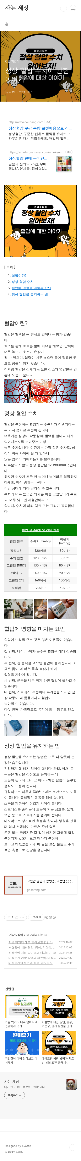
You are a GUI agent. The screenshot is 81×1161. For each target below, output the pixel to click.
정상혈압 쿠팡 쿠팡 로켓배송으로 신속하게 (40, 128)
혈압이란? (19, 275)
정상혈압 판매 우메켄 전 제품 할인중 (26, 158)
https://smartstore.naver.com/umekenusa (36, 152)
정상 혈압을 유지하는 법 (30, 294)
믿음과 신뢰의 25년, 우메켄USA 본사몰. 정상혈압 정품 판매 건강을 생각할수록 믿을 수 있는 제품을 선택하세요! (28, 166)
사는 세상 (17, 8)
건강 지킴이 (16, 934)
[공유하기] (17, 917)
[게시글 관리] (22, 917)
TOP (72, 1147)
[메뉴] (73, 8)
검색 (63, 8)
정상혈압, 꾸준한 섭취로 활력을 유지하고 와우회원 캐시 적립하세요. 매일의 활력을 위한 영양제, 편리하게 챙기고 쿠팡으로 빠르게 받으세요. (40, 136)
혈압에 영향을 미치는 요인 (31, 288)
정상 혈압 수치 (23, 282)
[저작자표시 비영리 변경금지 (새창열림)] (50, 917)
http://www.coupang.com (26, 122)
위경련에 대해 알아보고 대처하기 (30, 952)
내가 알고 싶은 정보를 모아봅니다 (24, 1087)
